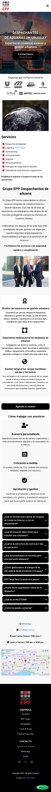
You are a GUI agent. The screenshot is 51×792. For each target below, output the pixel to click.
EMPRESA (25, 709)
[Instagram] (25, 762)
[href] (25, 662)
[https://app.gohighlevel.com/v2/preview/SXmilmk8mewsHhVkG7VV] (25, 697)
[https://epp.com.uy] (5, 6)
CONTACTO (25, 741)
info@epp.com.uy (27, 630)
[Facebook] (19, 762)
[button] (47, 6)
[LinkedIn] (32, 762)
